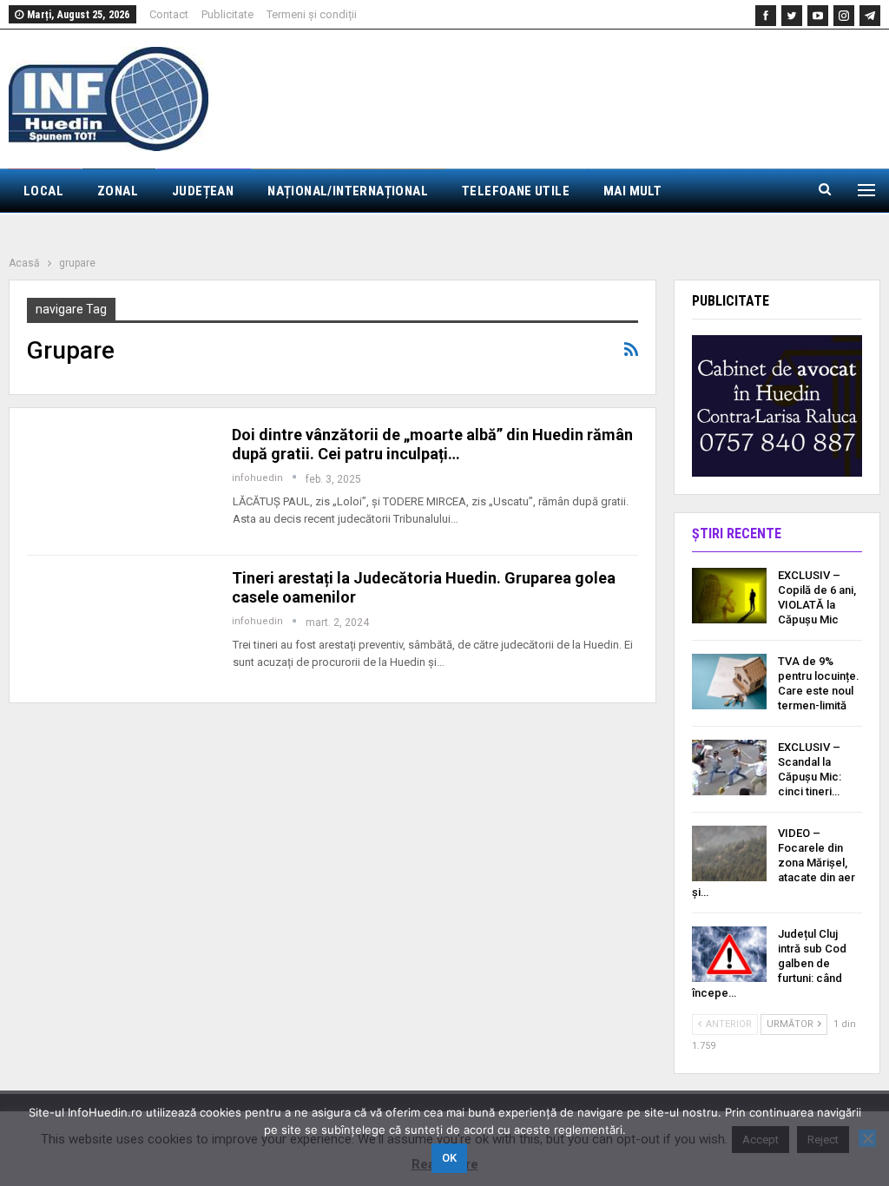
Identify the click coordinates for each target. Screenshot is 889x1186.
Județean (203, 191)
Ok (449, 1157)
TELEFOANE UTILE (516, 191)
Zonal (117, 191)
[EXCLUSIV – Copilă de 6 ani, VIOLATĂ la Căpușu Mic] (729, 595)
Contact (168, 14)
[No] (867, 1138)
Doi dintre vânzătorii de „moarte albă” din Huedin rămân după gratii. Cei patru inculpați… (432, 444)
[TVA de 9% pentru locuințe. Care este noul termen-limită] (729, 681)
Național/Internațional (347, 191)
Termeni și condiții (312, 14)
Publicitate (227, 14)
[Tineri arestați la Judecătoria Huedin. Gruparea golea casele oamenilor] (118, 627)
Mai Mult (632, 191)
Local (43, 191)
